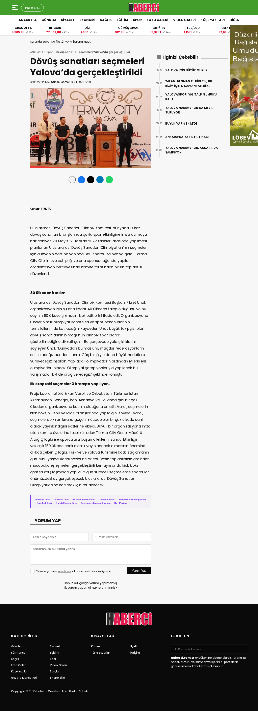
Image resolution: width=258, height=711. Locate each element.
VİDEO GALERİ (184, 20)
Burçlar (55, 671)
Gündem (17, 646)
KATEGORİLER (24, 636)
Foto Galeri (18, 665)
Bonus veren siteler (83, 499)
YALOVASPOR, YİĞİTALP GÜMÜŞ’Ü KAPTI (191, 96)
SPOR (137, 20)
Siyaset (55, 646)
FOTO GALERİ (157, 20)
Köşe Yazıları (19, 671)
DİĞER (234, 20)
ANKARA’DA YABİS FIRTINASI (187, 137)
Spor (50, 52)
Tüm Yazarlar (100, 653)
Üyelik (134, 646)
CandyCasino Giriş (66, 503)
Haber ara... (32, 7)
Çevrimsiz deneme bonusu (95, 503)
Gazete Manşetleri (24, 678)
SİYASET (68, 20)
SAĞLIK (106, 20)
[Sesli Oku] (72, 179)
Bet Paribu (120, 503)
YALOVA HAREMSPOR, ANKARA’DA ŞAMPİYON (191, 150)
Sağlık (15, 659)
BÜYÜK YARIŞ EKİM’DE (181, 123)
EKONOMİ (87, 20)
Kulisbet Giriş (42, 499)
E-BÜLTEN (180, 636)
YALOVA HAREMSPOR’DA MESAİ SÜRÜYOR (189, 110)
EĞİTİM (122, 20)
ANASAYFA (28, 20)
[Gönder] (242, 649)
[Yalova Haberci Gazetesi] (143, 7)
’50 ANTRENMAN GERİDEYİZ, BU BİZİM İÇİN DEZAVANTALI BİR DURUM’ (188, 83)
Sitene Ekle (57, 678)
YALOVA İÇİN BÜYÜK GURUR (186, 70)
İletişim (135, 653)
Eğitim (54, 653)
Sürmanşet (19, 653)
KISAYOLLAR (102, 636)
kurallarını (64, 571)
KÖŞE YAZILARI (213, 20)
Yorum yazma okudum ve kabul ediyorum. (74, 571)
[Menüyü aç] (15, 8)
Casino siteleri (107, 499)
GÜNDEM (49, 20)
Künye (95, 646)
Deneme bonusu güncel (132, 499)
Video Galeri (58, 665)
